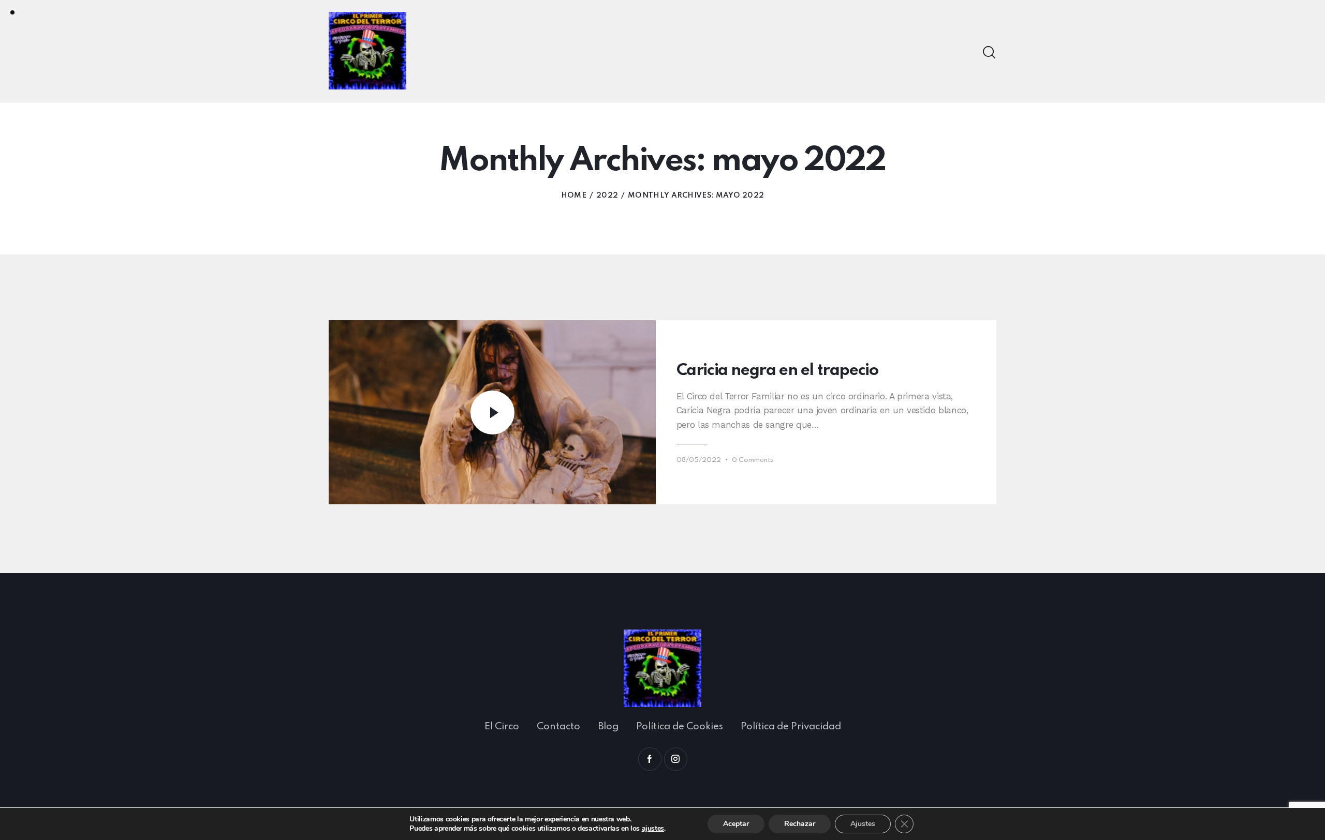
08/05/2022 (698, 460)
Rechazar (799, 824)
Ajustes (862, 824)
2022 (607, 195)
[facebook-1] (649, 759)
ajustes (653, 828)
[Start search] (989, 52)
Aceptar (736, 824)
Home (573, 195)
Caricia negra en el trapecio (777, 371)
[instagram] (675, 759)
